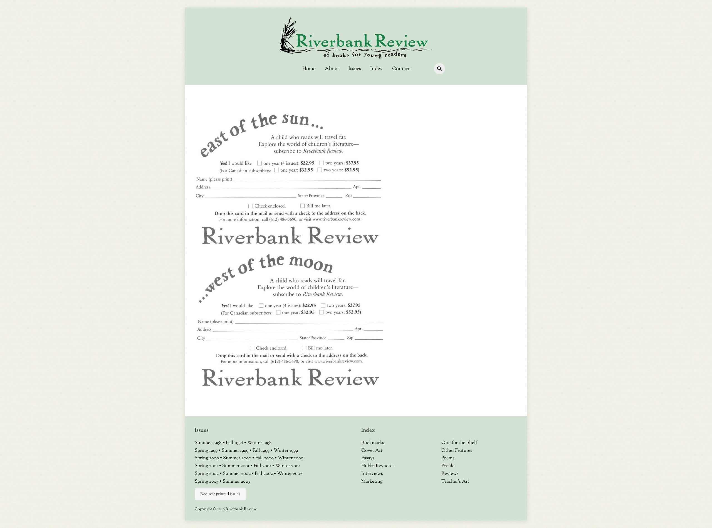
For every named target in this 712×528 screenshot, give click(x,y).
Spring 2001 (207, 466)
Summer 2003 (236, 481)
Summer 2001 (236, 466)
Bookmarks (372, 443)
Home (308, 69)
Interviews (372, 473)
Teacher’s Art (455, 481)
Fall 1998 (235, 443)
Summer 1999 (235, 450)
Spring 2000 (207, 458)
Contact (401, 69)
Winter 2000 (290, 458)
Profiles (448, 466)
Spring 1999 (207, 450)
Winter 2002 (289, 473)
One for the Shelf (459, 443)
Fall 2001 (263, 466)
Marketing (371, 481)
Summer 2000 (237, 458)
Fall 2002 (264, 473)
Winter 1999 (286, 450)
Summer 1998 (209, 443)
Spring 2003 (207, 481)
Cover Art (371, 450)
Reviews (450, 473)
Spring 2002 (207, 473)
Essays (367, 458)
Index (376, 69)
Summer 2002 (237, 473)
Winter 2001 (287, 466)
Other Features (456, 450)
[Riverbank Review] (356, 57)
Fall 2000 (265, 458)
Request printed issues (220, 494)
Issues (354, 69)
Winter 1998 (259, 443)
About (332, 69)
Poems (447, 458)
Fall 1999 (262, 450)
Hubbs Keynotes (377, 466)
